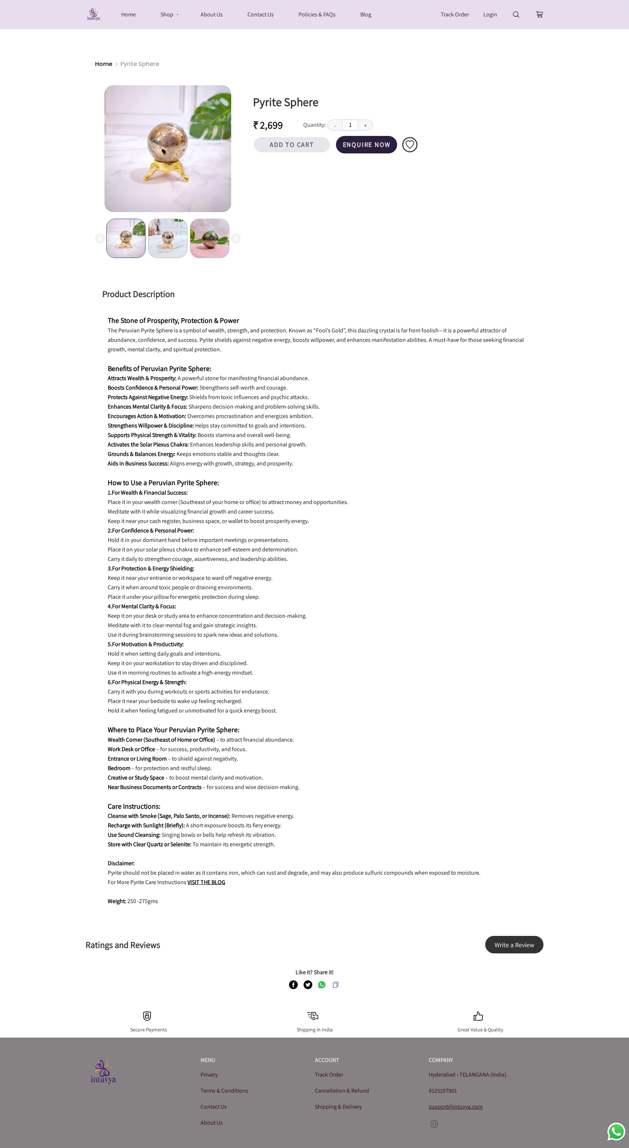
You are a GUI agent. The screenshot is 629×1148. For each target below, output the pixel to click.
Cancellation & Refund (342, 1090)
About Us (212, 1122)
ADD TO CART (292, 144)
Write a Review (514, 945)
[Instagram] (434, 1123)
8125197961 (443, 1090)
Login (490, 14)
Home (103, 64)
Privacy (209, 1074)
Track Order (455, 14)
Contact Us (214, 1106)
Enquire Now (367, 144)
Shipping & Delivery (338, 1106)
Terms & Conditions (224, 1090)
